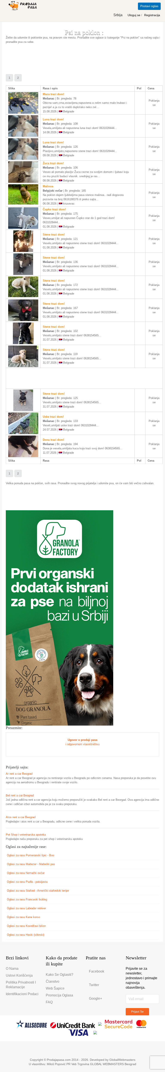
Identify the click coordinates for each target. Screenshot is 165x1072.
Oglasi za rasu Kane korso (23, 917)
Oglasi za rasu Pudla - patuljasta (27, 881)
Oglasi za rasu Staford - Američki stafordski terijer (38, 890)
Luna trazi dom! (53, 119)
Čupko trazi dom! (54, 209)
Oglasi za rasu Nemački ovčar (25, 873)
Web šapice (55, 988)
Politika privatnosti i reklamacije (21, 984)
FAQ (49, 1002)
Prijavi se (137, 1011)
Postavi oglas (149, 6)
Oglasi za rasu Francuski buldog (27, 899)
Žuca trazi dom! (53, 163)
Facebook (96, 971)
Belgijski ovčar (53, 190)
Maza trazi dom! (53, 94)
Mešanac (48, 98)
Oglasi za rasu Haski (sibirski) (25, 934)
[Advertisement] (84, 57)
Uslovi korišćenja (19, 975)
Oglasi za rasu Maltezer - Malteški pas (31, 864)
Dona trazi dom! (53, 439)
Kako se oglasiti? (59, 974)
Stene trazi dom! (54, 234)
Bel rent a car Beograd (20, 795)
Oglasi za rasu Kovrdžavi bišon (26, 926)
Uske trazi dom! (53, 416)
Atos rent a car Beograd (20, 817)
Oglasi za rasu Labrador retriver (26, 908)
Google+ (95, 998)
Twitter (94, 985)
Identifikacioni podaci (22, 994)
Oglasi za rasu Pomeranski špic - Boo (30, 855)
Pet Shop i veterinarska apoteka (26, 834)
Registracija (152, 15)
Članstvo (52, 981)
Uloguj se (134, 15)
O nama (12, 968)
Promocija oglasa (59, 995)
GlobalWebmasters (122, 1059)
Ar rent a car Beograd (19, 773)
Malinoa (48, 186)
